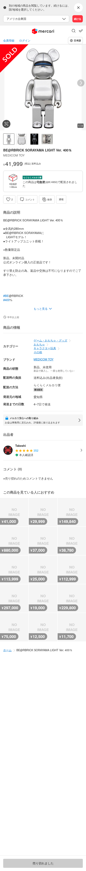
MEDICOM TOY (43, 359)
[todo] (80, 30)
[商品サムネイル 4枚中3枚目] (34, 139)
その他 (38, 352)
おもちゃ (39, 344)
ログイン (24, 40)
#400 (6, 300)
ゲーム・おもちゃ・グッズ (50, 340)
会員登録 (8, 40)
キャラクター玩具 (45, 348)
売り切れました (43, 863)
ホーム (7, 650)
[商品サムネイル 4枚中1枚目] (8, 139)
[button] (73, 31)
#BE (6, 296)
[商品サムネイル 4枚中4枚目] (47, 139)
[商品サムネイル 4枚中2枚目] (21, 139)
